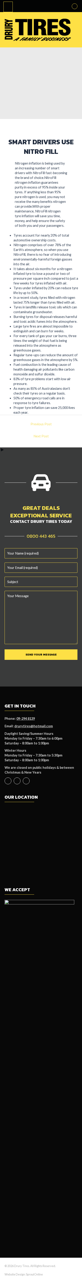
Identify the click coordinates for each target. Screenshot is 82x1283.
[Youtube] (17, 780)
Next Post (41, 436)
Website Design (15, 1274)
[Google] (26, 780)
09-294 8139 (25, 718)
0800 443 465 (41, 536)
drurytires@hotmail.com (33, 726)
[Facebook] (8, 780)
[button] (74, 6)
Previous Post (41, 424)
